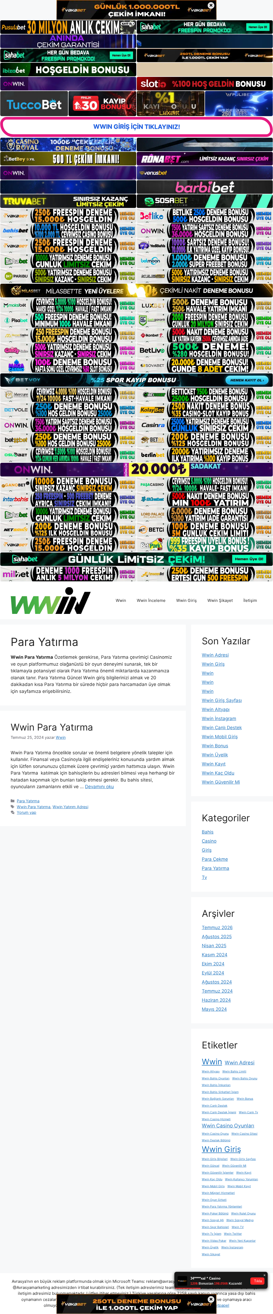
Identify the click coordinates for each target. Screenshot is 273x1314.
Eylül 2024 (213, 973)
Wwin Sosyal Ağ (213, 1220)
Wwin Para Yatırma (52, 727)
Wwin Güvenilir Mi (221, 782)
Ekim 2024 (213, 963)
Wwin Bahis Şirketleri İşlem (220, 1092)
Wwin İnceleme (151, 600)
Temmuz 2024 (217, 991)
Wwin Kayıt (214, 764)
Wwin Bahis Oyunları (216, 1078)
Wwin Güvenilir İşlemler (218, 1172)
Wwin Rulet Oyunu (243, 1213)
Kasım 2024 (214, 954)
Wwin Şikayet (220, 600)
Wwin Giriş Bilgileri (215, 1159)
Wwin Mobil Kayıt (239, 1186)
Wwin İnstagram (219, 718)
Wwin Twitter (233, 1234)
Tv (204, 877)
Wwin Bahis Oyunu (244, 1078)
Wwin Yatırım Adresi (70, 806)
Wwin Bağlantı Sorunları (218, 1098)
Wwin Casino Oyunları (228, 1126)
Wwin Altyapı (216, 709)
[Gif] (136, 290)
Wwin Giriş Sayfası (222, 700)
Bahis (208, 832)
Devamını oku (99, 786)
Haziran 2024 (216, 1000)
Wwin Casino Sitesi (244, 1133)
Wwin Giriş (186, 600)
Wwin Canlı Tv (248, 1112)
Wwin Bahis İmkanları (216, 1085)
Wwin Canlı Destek (222, 727)
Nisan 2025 (214, 945)
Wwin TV (238, 1227)
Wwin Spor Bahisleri (215, 1227)
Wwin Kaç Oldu (218, 773)
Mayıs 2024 (214, 1009)
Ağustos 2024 (217, 982)
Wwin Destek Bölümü (216, 1140)
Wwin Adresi (215, 655)
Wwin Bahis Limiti (234, 1071)
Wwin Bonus (215, 745)
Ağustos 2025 (217, 936)
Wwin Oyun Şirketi (214, 1200)
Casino (209, 841)
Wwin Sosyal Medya (240, 1220)
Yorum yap (26, 812)
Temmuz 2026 (217, 927)
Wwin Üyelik (215, 754)
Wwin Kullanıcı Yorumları (241, 1179)
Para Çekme (215, 859)
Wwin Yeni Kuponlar (242, 1240)
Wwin (121, 600)
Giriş (207, 850)
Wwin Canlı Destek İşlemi (219, 1112)
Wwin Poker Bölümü (215, 1213)
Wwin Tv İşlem (211, 1234)
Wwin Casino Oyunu (215, 1133)
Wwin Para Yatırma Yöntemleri (222, 1206)
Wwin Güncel (210, 1165)
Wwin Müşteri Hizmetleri (218, 1193)
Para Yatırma (28, 801)
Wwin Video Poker (214, 1240)
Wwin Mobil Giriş (220, 736)
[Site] (68, 215)
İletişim (250, 600)
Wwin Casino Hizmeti (216, 1119)
